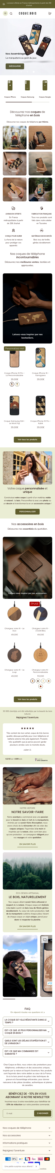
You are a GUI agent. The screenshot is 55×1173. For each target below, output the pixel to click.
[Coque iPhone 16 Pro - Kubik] (40, 405)
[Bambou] (43, 681)
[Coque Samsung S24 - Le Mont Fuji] (14, 405)
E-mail (9, 1113)
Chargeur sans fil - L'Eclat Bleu (40, 629)
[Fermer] (36, 1166)
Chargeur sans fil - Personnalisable (40, 671)
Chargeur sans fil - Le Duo (14, 629)
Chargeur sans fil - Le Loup (14, 671)
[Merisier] (12, 384)
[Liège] (49, 681)
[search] (11, 13)
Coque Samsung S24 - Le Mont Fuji (14, 422)
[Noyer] (38, 681)
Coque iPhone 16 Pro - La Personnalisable (14, 374)
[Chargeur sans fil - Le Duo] (14, 613)
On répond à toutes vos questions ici (26, 1012)
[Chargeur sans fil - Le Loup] (14, 654)
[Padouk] (41, 686)
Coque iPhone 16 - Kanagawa (40, 374)
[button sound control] (33, 993)
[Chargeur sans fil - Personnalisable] (40, 654)
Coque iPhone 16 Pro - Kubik (40, 422)
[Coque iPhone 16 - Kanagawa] (40, 357)
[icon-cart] (49, 13)
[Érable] (17, 384)
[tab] (21, 72)
